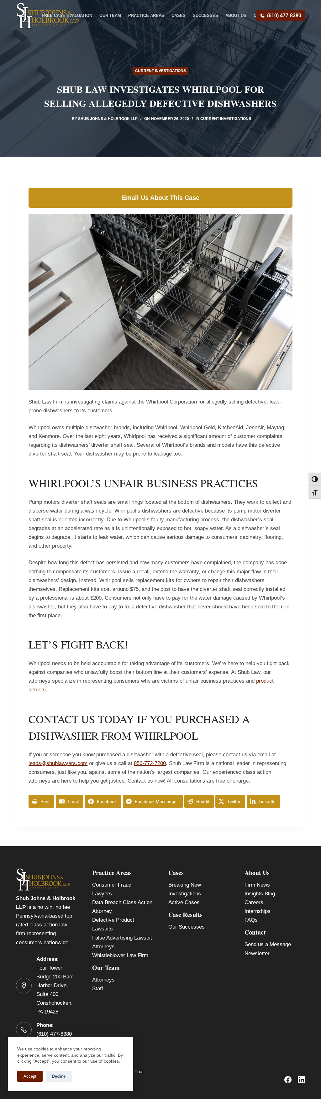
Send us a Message (268, 944)
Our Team (110, 15)
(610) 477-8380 (284, 15)
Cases (178, 15)
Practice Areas (146, 15)
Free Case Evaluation (67, 15)
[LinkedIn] (301, 1079)
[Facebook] (288, 1079)
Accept (30, 1076)
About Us (235, 15)
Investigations (184, 894)
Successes (205, 15)
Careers (254, 902)
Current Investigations (160, 71)
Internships (258, 911)
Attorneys (103, 980)
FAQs (251, 920)
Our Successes (186, 927)
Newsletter (257, 953)
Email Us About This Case (160, 197)
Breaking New (184, 885)
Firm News (257, 885)
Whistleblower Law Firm (120, 955)
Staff (97, 989)
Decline (59, 1076)
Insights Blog (260, 894)
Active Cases (184, 902)
